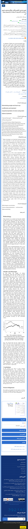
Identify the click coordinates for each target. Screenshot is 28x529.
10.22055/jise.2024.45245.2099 (16, 38)
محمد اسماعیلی (15, 21)
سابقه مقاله (21, 430)
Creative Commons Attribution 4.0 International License (15, 503)
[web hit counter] (16, 510)
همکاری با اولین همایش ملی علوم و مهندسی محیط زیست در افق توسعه (14, 484)
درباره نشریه (22, 464)
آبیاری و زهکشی (23, 98)
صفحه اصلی (23, 462)
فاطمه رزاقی (24, 21)
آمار (23, 442)
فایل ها (22, 420)
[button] (19, 524)
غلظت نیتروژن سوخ (22, 94)
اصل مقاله (22, 212)
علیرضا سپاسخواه (22, 23)
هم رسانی (22, 434)
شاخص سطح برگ (9, 92)
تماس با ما (23, 471)
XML (23, 423)
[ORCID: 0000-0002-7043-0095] (19, 21)
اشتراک (5, 519)
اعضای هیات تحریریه (21, 467)
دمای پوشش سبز (17, 92)
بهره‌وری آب (24, 92)
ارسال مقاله (23, 469)
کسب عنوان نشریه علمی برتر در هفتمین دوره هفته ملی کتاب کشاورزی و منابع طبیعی (14, 480)
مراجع (23, 398)
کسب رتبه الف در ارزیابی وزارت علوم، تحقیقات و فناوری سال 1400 (14, 491)
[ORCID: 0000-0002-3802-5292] (18, 22)
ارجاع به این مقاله (20, 438)
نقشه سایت (23, 473)
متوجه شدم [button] (23, 527)
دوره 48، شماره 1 (10, 403)
